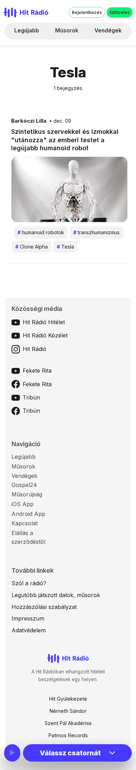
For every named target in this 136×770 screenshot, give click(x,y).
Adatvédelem (29, 630)
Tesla (65, 247)
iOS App (22, 504)
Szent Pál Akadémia (68, 723)
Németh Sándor (68, 711)
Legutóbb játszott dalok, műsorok (56, 595)
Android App (28, 513)
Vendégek (108, 30)
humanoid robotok (40, 232)
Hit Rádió (34, 348)
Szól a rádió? (29, 583)
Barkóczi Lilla (28, 121)
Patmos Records (68, 735)
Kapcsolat (25, 523)
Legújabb (26, 30)
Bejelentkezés (87, 12)
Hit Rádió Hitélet (44, 322)
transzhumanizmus (96, 232)
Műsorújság (27, 494)
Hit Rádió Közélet (45, 335)
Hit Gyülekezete (68, 699)
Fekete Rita (37, 370)
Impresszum (28, 618)
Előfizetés (119, 12)
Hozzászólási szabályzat (44, 606)
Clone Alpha (31, 247)
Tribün (31, 397)
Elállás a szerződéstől (28, 537)
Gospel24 (24, 484)
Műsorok (66, 30)
